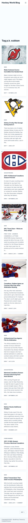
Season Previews (8, 172)
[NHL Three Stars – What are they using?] (14, 213)
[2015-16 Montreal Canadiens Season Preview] (14, 160)
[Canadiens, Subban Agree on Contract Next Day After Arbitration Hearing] (14, 268)
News (5, 67)
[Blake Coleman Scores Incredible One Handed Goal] (14, 55)
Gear (5, 225)
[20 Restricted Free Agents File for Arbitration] (14, 323)
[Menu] (25, 2)
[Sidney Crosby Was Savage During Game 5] (14, 107)
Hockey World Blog (11, 2)
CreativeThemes (6, 521)
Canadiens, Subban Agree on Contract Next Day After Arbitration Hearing (13, 285)
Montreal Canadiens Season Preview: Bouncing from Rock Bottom (13, 374)
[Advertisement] (14, 20)
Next (22, 512)
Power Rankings (8, 438)
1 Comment (20, 253)
